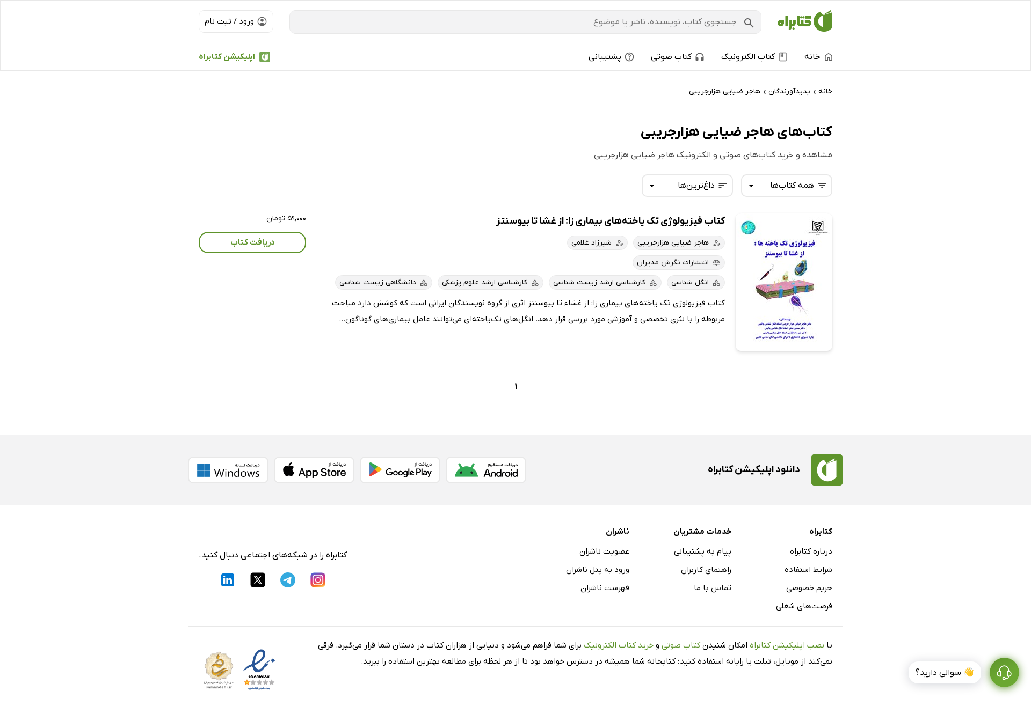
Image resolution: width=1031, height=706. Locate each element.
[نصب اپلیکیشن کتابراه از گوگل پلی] (400, 470)
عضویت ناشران (604, 551)
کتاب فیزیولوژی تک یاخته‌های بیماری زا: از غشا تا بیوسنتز (610, 221)
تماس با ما (712, 588)
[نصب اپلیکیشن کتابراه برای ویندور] (228, 470)
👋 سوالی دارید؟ (945, 672)
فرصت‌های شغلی (804, 606)
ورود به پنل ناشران (597, 569)
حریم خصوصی (809, 588)
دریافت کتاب (252, 242)
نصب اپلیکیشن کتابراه (787, 645)
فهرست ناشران (604, 588)
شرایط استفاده (808, 569)
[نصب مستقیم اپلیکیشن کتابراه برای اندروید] (486, 470)
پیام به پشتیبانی (702, 551)
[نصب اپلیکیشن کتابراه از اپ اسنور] (314, 470)
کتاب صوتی (681, 645)
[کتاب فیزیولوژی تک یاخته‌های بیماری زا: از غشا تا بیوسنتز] (784, 282)
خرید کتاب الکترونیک (619, 645)
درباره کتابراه (811, 551)
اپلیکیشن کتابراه (227, 57)
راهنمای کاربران (706, 569)
